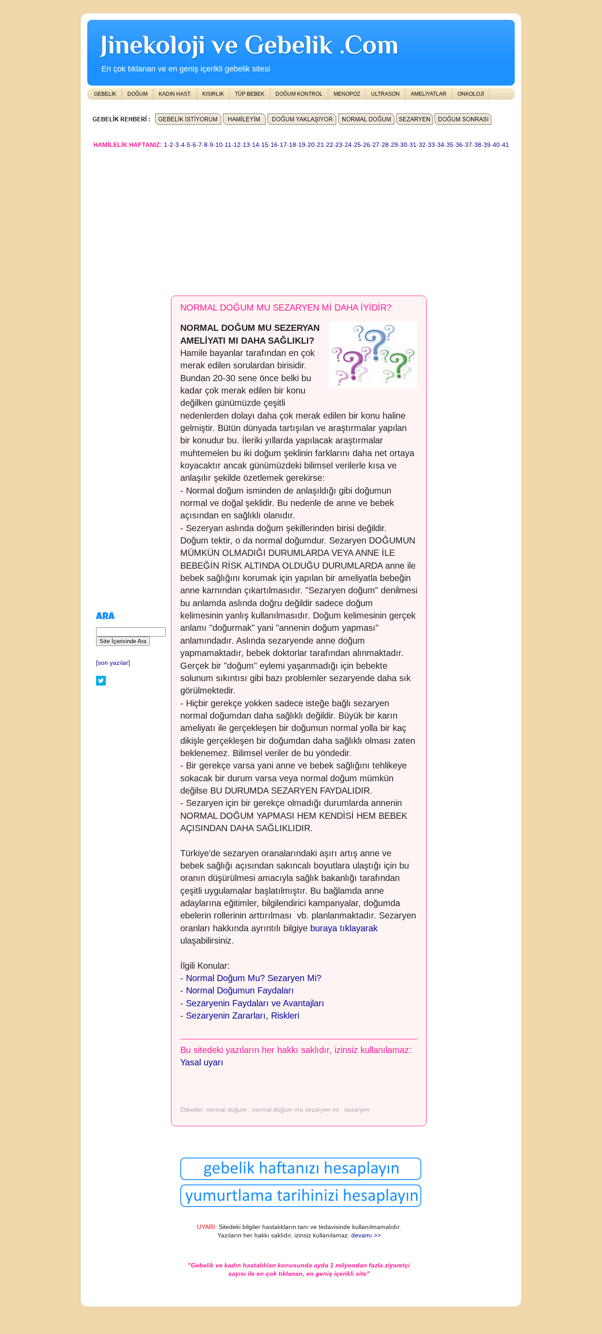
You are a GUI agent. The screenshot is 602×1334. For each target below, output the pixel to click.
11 (228, 145)
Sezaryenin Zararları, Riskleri (242, 1015)
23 (338, 145)
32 (422, 145)
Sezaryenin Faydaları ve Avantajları (255, 1003)
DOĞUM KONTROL (299, 94)
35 (449, 145)
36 (459, 145)
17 (283, 145)
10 (219, 145)
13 (246, 145)
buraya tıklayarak (344, 928)
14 (255, 145)
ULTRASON (385, 94)
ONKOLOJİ (470, 94)
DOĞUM (137, 94)
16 (274, 145)
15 (264, 145)
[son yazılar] (113, 663)
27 (375, 145)
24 (348, 145)
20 (311, 145)
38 (477, 145)
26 (366, 145)
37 (468, 145)
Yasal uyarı (201, 1062)
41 (505, 145)
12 (237, 145)
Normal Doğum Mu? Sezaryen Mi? (253, 978)
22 (329, 145)
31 (412, 145)
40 (496, 145)
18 (292, 145)
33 (431, 145)
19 (301, 145)
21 (320, 145)
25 (357, 145)
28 (385, 145)
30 (403, 145)
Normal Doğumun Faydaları (240, 990)
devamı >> (366, 1235)
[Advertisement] (301, 218)
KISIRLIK (213, 94)
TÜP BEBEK (249, 94)
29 (394, 145)
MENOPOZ (347, 94)
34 (440, 145)
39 (487, 145)
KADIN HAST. (175, 94)
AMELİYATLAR (428, 94)
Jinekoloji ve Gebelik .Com (249, 44)
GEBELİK (105, 94)
